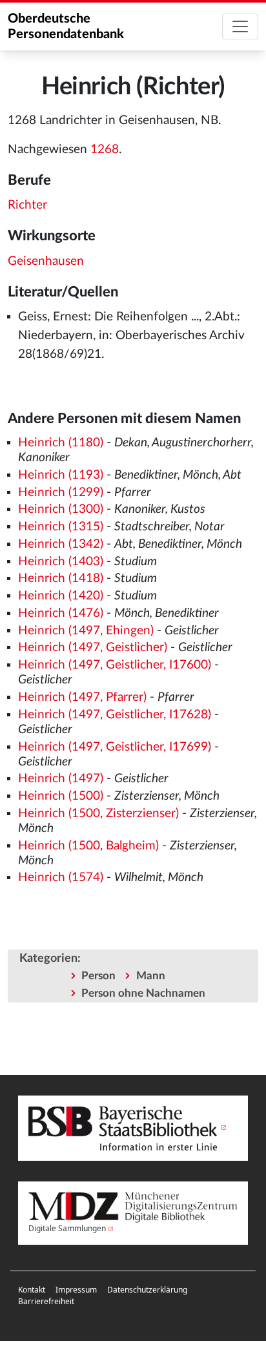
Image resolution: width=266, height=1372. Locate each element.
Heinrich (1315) (60, 527)
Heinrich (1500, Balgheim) (88, 846)
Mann (150, 975)
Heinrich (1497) (60, 779)
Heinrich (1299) (60, 492)
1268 (104, 149)
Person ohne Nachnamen (143, 993)
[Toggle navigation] (240, 26)
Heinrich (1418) (60, 578)
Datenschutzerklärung (147, 1289)
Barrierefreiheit (46, 1301)
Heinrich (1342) (60, 544)
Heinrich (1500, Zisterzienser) (98, 813)
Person (98, 975)
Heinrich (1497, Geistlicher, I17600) (114, 665)
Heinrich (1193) (60, 475)
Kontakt (31, 1289)
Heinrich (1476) (60, 613)
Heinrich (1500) (60, 796)
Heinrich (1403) (60, 562)
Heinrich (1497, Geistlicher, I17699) (114, 747)
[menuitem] (31, 1290)
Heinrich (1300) (60, 509)
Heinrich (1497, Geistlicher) (92, 647)
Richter (27, 205)
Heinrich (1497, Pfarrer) (82, 697)
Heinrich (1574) (60, 877)
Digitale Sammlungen (67, 1228)
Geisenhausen (46, 261)
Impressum (76, 1289)
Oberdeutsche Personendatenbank (66, 26)
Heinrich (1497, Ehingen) (86, 631)
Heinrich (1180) (60, 443)
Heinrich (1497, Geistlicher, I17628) (114, 715)
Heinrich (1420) (60, 596)
